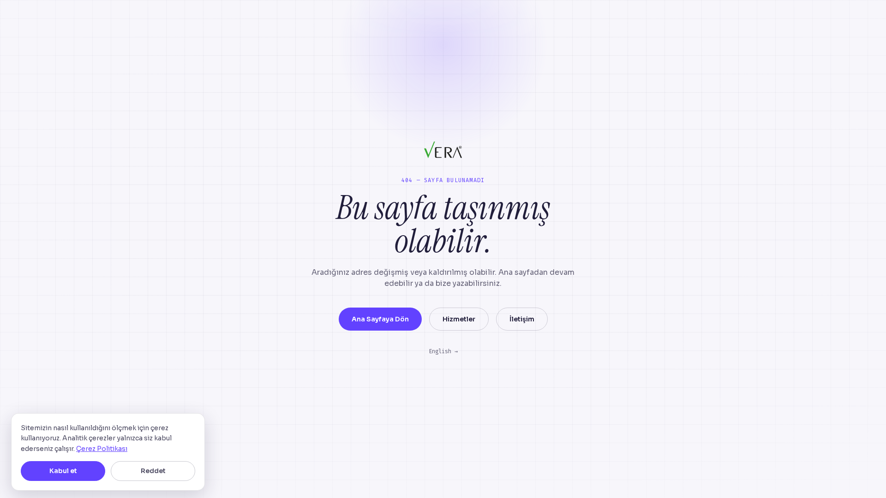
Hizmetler (459, 319)
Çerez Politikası (101, 449)
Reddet (153, 471)
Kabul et (63, 471)
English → (443, 351)
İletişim (521, 319)
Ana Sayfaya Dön (380, 319)
